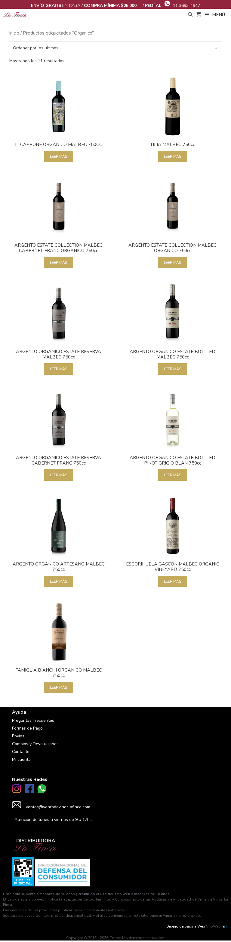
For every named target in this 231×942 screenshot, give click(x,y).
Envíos (18, 736)
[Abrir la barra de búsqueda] (190, 15)
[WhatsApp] (41, 792)
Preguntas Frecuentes (33, 720)
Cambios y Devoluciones (35, 744)
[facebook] (29, 792)
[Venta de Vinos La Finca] (15, 15)
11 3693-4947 (186, 5)
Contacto (20, 752)
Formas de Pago (27, 728)
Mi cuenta (21, 759)
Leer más (58, 156)
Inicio (14, 33)
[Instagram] (16, 792)
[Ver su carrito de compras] (199, 15)
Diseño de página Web (185, 926)
